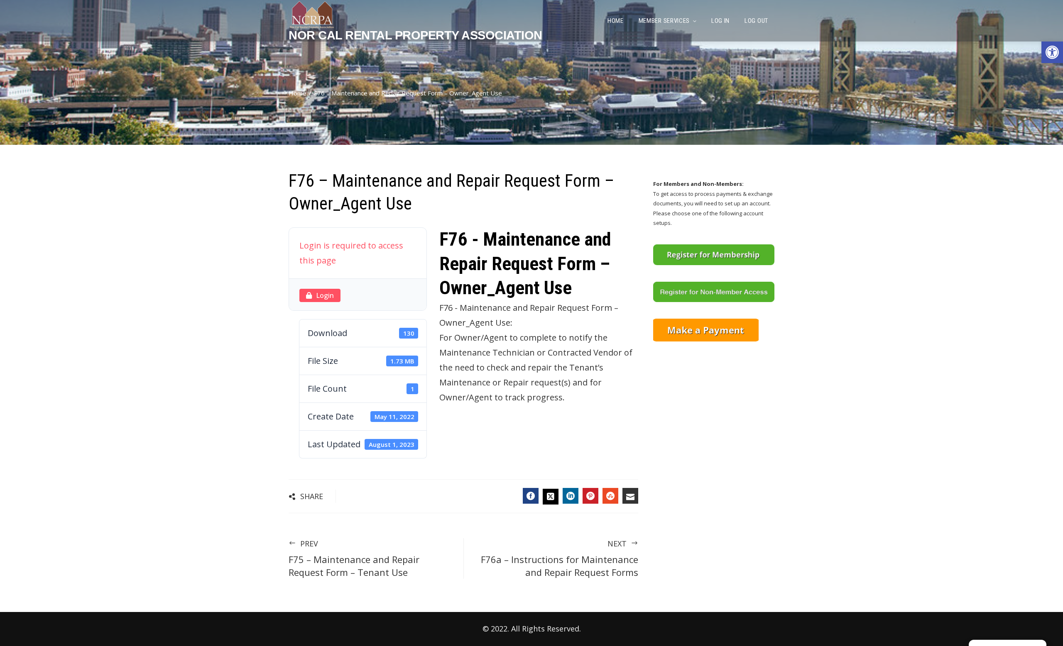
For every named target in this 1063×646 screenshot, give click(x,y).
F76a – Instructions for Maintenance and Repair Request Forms (559, 558)
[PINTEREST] (590, 496)
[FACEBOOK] (531, 496)
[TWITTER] (550, 497)
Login (325, 295)
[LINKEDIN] (570, 496)
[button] (1052, 52)
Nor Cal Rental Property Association (415, 35)
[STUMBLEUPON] (610, 496)
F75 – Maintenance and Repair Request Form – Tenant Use (354, 558)
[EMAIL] (630, 496)
